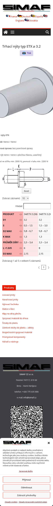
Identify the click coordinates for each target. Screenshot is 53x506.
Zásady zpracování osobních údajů (33, 502)
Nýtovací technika (10, 304)
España (39, 16)
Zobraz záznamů (11, 198)
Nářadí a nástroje (10, 341)
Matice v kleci (8, 309)
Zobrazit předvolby (26, 495)
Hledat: (19, 206)
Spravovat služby (26, 471)
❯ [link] (48, 267)
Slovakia (33, 20)
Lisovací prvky (8, 295)
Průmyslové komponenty (13, 337)
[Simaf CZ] (5, 32)
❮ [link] (39, 267)
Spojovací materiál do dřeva (15, 318)
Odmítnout (26, 487)
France (13, 16)
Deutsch (26, 16)
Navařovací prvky (10, 299)
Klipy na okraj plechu (11, 313)
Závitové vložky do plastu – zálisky (18, 327)
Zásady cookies (11, 502)
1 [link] (43, 267)
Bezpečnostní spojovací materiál (17, 332)
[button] (48, 443)
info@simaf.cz (29, 397)
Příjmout (26, 479)
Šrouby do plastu (10, 323)
